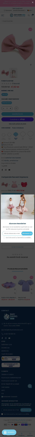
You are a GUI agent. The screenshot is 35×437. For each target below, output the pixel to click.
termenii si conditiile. (24, 238)
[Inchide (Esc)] (32, 2)
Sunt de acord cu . (19, 238)
